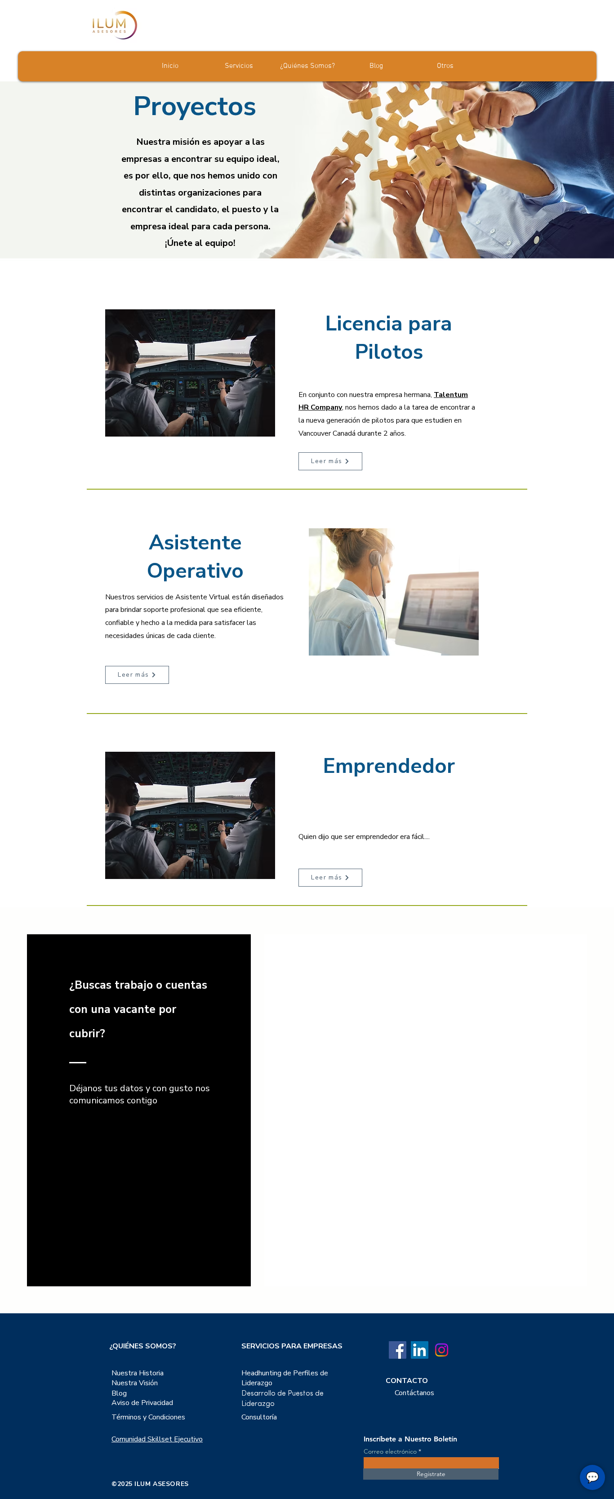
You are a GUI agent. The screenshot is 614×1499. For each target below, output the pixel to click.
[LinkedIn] (419, 1350)
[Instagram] (441, 1350)
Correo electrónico (390, 1451)
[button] (444, 66)
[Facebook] (397, 1350)
